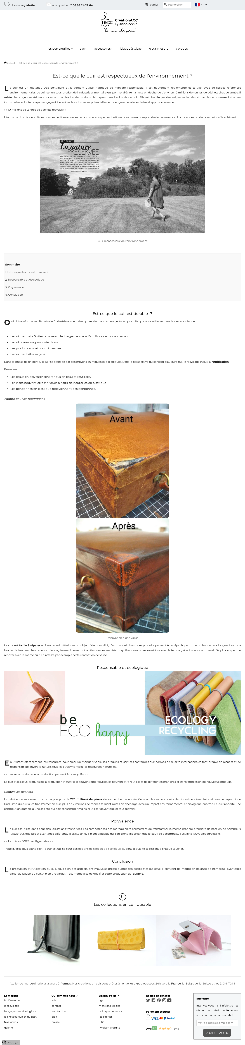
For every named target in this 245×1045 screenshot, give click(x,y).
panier (154, 4)
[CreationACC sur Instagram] (164, 1001)
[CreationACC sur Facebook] (153, 1001)
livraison (22, 5)
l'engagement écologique (20, 1011)
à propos (182, 48)
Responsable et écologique (26, 279)
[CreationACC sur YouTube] (169, 1001)
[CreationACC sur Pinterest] (159, 1001)
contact (56, 1005)
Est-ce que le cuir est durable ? (27, 272)
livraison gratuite (109, 1027)
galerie (8, 1027)
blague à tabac (131, 48)
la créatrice (58, 1011)
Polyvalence (16, 287)
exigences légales (184, 97)
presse (55, 1022)
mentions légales (109, 1005)
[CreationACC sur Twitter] (148, 1001)
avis (53, 1000)
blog (54, 1016)
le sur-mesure (158, 48)
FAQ (101, 1022)
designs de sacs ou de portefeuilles (101, 848)
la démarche (12, 1000)
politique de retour (110, 1011)
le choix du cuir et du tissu (20, 1016)
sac (82, 48)
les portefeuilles (59, 48)
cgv (101, 1000)
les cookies (105, 1016)
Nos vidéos (11, 1022)
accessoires (102, 48)
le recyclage (11, 1005)
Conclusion (15, 294)
